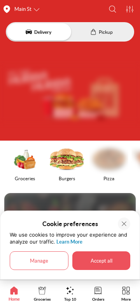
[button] (112, 9)
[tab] (14, 293)
